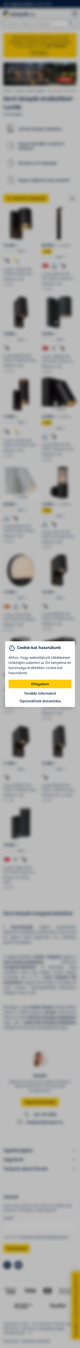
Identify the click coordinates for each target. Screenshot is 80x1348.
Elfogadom (40, 684)
